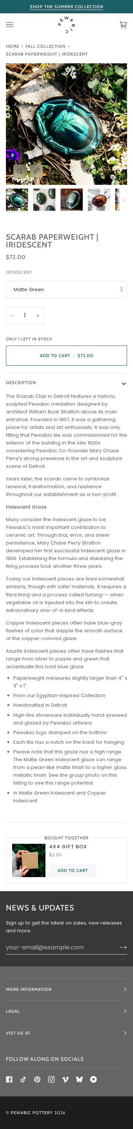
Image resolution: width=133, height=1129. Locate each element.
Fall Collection (45, 46)
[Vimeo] (65, 1079)
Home (12, 46)
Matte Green (29, 289)
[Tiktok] (23, 1079)
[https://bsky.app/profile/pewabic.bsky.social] (79, 1079)
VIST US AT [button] (18, 1033)
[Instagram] (51, 1079)
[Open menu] (17, 25)
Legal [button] (13, 1011)
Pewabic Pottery (32, 1112)
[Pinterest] (37, 1079)
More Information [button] (29, 989)
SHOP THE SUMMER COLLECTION (66, 6)
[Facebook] (9, 1079)
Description (21, 382)
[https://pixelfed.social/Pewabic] (93, 1079)
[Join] (117, 947)
